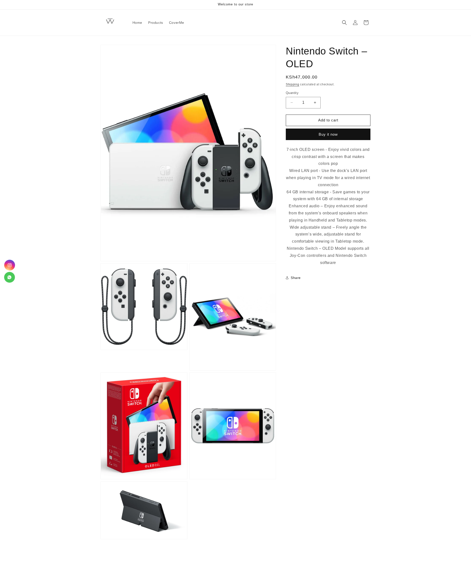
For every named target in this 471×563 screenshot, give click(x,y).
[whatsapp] (9, 277)
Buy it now (328, 134)
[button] (344, 22)
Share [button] (296, 278)
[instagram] (9, 265)
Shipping (292, 84)
